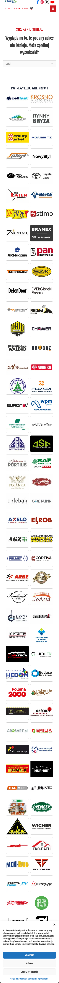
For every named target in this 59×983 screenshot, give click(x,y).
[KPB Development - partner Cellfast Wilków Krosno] (17, 443)
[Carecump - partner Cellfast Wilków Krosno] (41, 501)
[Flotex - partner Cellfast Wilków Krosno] (41, 386)
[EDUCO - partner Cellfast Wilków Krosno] (41, 673)
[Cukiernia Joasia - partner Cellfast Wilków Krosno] (41, 596)
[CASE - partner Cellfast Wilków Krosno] (41, 616)
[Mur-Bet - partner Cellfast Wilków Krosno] (41, 769)
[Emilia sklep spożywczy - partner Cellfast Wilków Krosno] (41, 730)
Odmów (29, 963)
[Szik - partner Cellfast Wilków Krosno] (41, 271)
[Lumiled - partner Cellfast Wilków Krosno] (41, 654)
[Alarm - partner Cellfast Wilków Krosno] (17, 826)
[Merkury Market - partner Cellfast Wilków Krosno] (17, 137)
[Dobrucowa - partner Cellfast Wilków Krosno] (41, 577)
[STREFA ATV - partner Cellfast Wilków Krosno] (17, 883)
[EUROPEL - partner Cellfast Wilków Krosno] (17, 405)
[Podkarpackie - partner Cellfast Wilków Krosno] (17, 118)
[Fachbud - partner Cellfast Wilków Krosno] (17, 864)
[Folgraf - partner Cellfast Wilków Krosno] (41, 864)
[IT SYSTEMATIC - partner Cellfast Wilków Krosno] (41, 883)
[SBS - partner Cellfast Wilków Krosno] (17, 750)
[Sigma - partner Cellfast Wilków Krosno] (17, 711)
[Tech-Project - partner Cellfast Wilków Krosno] (17, 271)
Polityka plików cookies (18, 979)
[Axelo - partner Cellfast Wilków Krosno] (17, 520)
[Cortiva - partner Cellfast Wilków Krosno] (41, 558)
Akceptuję (29, 955)
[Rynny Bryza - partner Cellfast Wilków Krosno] (41, 118)
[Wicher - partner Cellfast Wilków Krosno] (41, 826)
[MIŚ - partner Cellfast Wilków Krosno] (17, 845)
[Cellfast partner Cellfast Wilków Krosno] (17, 99)
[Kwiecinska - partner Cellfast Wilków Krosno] (41, 750)
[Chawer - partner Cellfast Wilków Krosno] (41, 329)
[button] (54, 924)
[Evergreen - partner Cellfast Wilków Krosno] (41, 290)
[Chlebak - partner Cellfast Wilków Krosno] (17, 501)
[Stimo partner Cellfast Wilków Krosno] (41, 214)
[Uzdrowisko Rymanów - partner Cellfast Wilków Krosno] (17, 386)
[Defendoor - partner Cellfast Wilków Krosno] (17, 290)
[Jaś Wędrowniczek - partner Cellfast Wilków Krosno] (17, 367)
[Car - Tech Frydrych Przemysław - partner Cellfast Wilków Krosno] (17, 654)
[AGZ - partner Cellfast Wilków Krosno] (17, 539)
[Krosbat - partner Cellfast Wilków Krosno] (17, 903)
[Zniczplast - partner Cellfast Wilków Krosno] (17, 233)
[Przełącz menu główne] (53, 8)
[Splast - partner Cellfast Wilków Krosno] (17, 156)
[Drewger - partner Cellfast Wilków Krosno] (41, 807)
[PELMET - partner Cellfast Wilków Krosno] (17, 558)
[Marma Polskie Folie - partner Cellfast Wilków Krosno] (41, 195)
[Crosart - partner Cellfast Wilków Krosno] (17, 730)
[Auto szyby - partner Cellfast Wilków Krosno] (17, 807)
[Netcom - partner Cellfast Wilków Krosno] (41, 711)
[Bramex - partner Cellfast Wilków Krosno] (41, 233)
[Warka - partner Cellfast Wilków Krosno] (41, 367)
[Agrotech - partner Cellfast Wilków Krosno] (17, 635)
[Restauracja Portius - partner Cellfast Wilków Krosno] (17, 463)
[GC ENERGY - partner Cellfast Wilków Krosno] (17, 309)
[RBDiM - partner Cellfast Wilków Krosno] (41, 309)
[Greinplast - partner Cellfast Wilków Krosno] (41, 539)
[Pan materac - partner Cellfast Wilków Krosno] (41, 252)
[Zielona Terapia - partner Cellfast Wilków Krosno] (41, 903)
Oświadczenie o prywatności (38, 979)
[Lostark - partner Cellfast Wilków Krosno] (17, 214)
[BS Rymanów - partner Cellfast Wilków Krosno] (17, 424)
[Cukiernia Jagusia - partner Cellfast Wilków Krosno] (41, 482)
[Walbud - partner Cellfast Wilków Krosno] (17, 348)
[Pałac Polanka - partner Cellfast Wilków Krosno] (17, 482)
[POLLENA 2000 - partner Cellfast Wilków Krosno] (17, 692)
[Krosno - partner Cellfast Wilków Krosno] (41, 99)
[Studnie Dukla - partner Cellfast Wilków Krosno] (17, 616)
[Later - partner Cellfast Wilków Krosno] (17, 195)
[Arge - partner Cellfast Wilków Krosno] (17, 577)
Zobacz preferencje (29, 971)
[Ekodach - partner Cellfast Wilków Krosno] (41, 845)
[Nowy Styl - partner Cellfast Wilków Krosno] (41, 156)
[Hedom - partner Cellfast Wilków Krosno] (17, 673)
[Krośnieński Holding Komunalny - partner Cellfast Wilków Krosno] (41, 635)
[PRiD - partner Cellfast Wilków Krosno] (17, 329)
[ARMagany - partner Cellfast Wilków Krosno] (17, 252)
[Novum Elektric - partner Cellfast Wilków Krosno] (41, 424)
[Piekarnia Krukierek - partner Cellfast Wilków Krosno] (17, 596)
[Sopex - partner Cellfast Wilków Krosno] (17, 769)
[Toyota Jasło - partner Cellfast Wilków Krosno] (17, 176)
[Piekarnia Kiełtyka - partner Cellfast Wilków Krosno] (41, 692)
